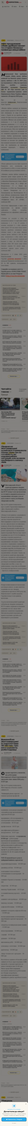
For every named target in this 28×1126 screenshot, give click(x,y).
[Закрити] (26, 1104)
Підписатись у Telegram (15, 1119)
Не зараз (14, 1123)
